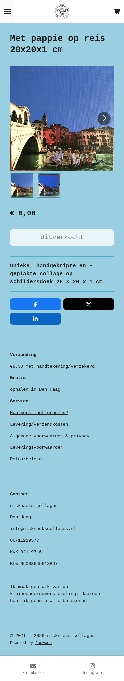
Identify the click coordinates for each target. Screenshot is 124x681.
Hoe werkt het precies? (39, 412)
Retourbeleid (26, 459)
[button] (22, 185)
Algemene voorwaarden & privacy (49, 436)
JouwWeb (43, 643)
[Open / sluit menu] (7, 11)
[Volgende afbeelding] (104, 118)
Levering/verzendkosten (39, 424)
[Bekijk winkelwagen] (116, 11)
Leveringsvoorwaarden (36, 447)
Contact (19, 494)
